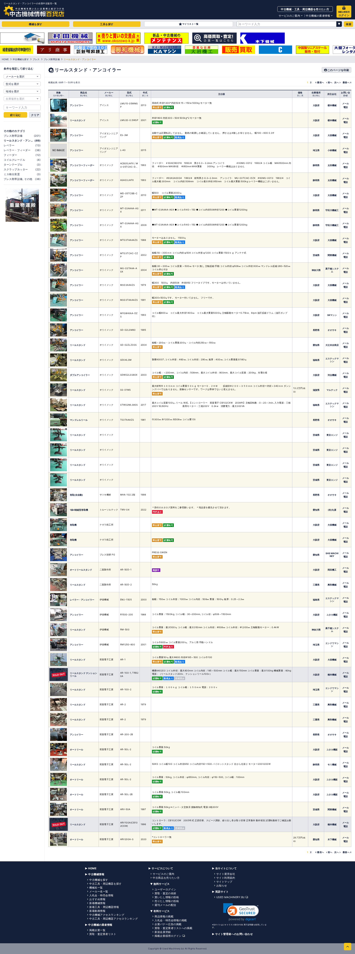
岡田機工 (332, 569)
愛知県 (316, 345)
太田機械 (332, 165)
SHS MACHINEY (332, 554)
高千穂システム (332, 270)
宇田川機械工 (332, 210)
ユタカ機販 (332, 614)
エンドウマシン (332, 644)
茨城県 (316, 255)
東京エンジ (332, 435)
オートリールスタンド (81, 569)
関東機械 (332, 255)
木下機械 (332, 839)
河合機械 (332, 375)
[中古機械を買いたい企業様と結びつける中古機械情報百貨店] (34, 11)
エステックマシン (332, 360)
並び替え (83, 95)
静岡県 (316, 165)
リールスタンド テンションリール (83, 674)
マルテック (332, 390)
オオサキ (332, 330)
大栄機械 (332, 135)
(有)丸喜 (332, 509)
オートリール (76, 749)
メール (345, 103)
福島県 (316, 360)
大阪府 (316, 105)
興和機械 (332, 584)
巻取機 (73, 524)
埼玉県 (316, 150)
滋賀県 (316, 390)
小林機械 (332, 150)
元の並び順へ (58, 95)
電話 (345, 107)
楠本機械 (332, 674)
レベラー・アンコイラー (82, 599)
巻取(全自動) (76, 494)
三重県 (316, 584)
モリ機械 (332, 764)
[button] (241, 912)
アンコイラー (76, 105)
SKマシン (332, 315)
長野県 (316, 330)
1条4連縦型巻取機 (79, 509)
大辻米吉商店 (332, 345)
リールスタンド (77, 120)
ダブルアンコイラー (80, 375)
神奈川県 (316, 270)
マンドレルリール (79, 420)
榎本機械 (332, 105)
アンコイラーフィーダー (82, 165)
